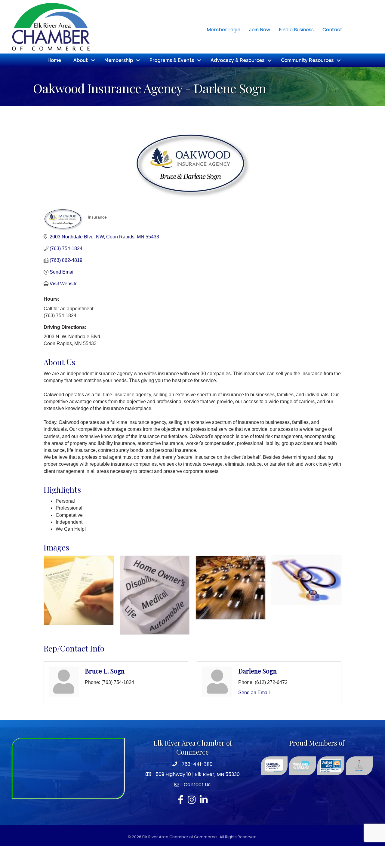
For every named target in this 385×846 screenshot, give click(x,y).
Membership (118, 60)
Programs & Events (171, 60)
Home (54, 60)
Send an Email (254, 692)
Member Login (223, 29)
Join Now (259, 29)
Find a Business (296, 29)
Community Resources (307, 60)
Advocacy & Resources (237, 60)
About (80, 60)
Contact (332, 29)
